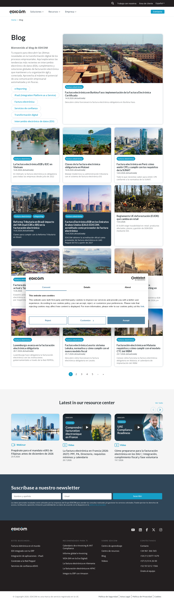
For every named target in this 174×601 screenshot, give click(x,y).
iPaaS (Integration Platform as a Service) (35, 95)
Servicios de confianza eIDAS (24, 566)
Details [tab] (87, 287)
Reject (48, 320)
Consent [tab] (46, 287)
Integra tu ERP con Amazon (75, 573)
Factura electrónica (24, 101)
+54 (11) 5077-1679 (149, 556)
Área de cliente (146, 3)
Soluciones (35, 11)
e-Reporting (21, 88)
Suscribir (137, 496)
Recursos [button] (53, 11)
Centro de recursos (110, 550)
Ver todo (159, 403)
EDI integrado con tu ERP (22, 550)
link (142, 306)
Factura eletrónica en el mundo (25, 545)
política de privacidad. (97, 505)
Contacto (157, 11)
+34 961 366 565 (148, 550)
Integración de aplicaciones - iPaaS (27, 556)
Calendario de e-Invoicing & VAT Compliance (78, 547)
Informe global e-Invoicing (75, 553)
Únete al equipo (147, 571)
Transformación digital (26, 114)
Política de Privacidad (142, 596)
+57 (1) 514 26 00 (148, 561)
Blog (104, 556)
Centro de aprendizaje (112, 545)
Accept (126, 320)
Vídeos (105, 561)
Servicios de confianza (26, 108)
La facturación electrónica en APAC (79, 568)
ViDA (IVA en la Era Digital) (75, 558)
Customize (85, 320)
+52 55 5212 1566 (149, 566)
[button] (160, 409)
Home (13, 20)
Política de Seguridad (108, 596)
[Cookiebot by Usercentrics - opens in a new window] (133, 279)
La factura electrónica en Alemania (79, 563)
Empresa (69, 11)
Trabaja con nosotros (126, 3)
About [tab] (128, 287)
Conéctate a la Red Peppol (23, 561)
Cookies (157, 596)
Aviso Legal (125, 596)
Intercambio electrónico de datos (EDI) (34, 121)
